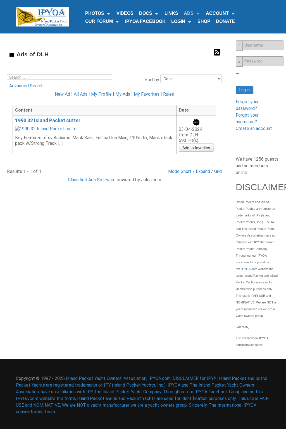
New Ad (62, 94)
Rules (168, 94)
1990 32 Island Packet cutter (47, 120)
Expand (203, 171)
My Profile (101, 94)
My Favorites (146, 94)
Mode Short (180, 171)
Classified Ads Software (92, 179)
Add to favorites (196, 147)
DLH (193, 135)
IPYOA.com (249, 269)
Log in (244, 90)
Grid (218, 171)
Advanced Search (26, 85)
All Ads (80, 94)
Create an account (254, 128)
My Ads (122, 94)
